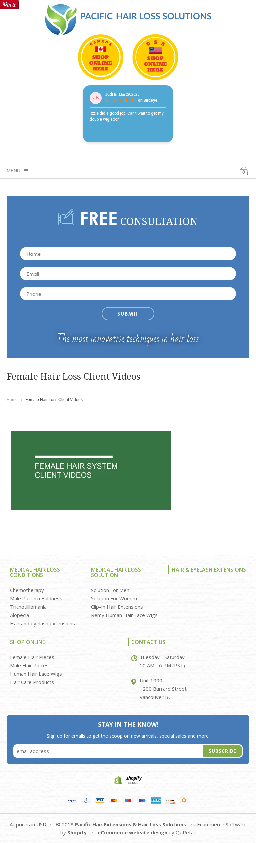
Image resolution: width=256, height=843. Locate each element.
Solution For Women (114, 598)
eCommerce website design (132, 832)
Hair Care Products (32, 682)
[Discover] (170, 800)
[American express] (156, 800)
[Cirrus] (142, 800)
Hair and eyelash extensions (42, 623)
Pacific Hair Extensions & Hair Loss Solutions (130, 824)
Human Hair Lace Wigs (36, 673)
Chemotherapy (27, 590)
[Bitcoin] (184, 800)
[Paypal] (72, 800)
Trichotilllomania (28, 606)
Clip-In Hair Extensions (117, 606)
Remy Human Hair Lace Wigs (124, 615)
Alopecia (19, 615)
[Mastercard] (114, 800)
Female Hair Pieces (32, 657)
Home (12, 399)
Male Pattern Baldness (36, 598)
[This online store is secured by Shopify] (128, 779)
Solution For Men (110, 590)
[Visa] (100, 800)
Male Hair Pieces (29, 665)
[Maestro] (128, 800)
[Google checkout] (86, 800)
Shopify (77, 832)
